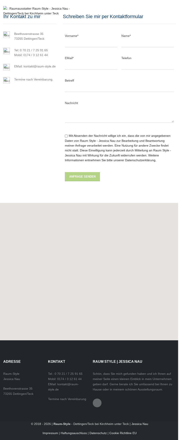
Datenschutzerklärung (140, 160)
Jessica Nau (139, 424)
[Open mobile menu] (161, 11)
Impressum (50, 433)
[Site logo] (40, 10)
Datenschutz (98, 433)
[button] (89, 271)
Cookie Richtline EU (123, 433)
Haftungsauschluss (74, 433)
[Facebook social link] (171, 11)
